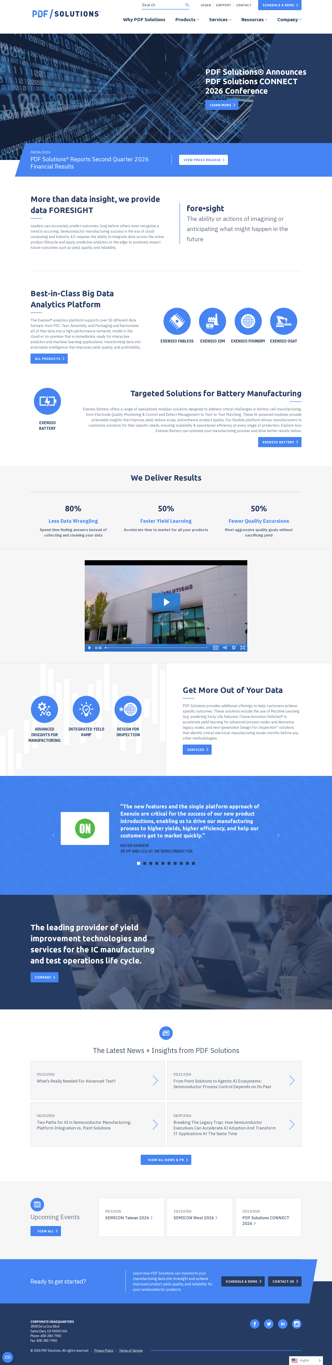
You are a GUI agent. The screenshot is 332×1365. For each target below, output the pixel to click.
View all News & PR (166, 1160)
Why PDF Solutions (144, 19)
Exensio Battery (278, 442)
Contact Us (283, 1281)
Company (287, 19)
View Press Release (202, 160)
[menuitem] (222, 5)
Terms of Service (131, 1351)
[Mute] (224, 648)
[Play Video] (89, 648)
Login (206, 5)
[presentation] (53, 835)
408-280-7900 (50, 1336)
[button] (139, 863)
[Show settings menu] (233, 648)
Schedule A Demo (278, 5)
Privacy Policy (104, 1351)
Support (223, 5)
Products (185, 19)
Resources (252, 19)
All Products (48, 358)
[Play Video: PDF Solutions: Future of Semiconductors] (166, 602)
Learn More (220, 105)
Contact (244, 5)
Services (218, 19)
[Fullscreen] (242, 648)
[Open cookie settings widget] (7, 1357)
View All (46, 1231)
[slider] (157, 648)
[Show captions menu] (215, 648)
